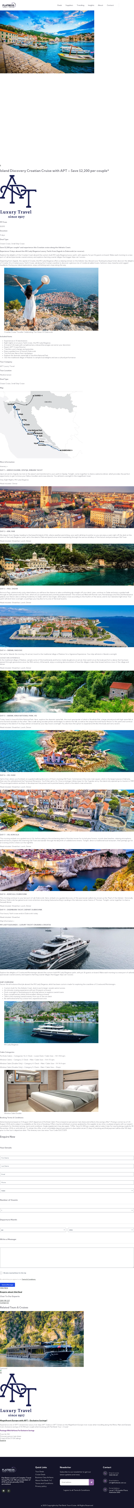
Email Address (114, 1480)
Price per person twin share (10, 1436)
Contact (110, 5)
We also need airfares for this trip (14, 1273)
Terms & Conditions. (29, 1279)
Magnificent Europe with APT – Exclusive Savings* (23, 1420)
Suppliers (69, 5)
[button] (121, 5)
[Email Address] (105, 1481)
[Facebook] (4, 1491)
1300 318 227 (5, 1301)
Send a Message (7, 1285)
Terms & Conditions (82, 1490)
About (100, 5)
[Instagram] (9, 1491)
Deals (59, 5)
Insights (91, 5)
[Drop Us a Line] (105, 1473)
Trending (80, 5)
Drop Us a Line (114, 1473)
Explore (3, 1440)
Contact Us (4, 1303)
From (2, 1434)
